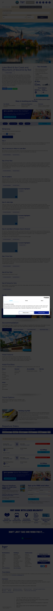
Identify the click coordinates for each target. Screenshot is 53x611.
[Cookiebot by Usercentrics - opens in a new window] (44, 297)
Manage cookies (26, 312)
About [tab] (42, 300)
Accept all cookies (41, 312)
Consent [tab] (11, 300)
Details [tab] (26, 300)
